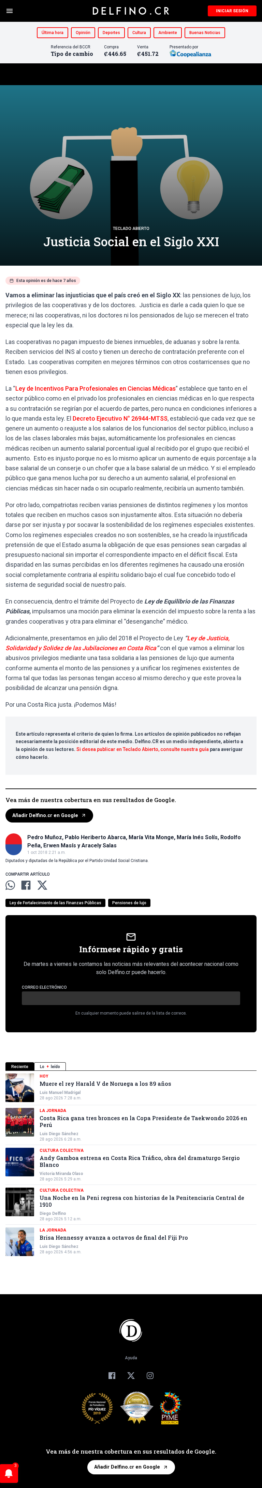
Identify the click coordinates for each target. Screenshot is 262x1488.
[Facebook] (112, 1376)
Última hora (52, 32)
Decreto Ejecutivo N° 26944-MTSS (120, 418)
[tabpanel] (131, 1165)
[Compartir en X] (42, 885)
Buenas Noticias (204, 32)
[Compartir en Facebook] (25, 885)
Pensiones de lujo (129, 902)
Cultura (139, 32)
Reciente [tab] (19, 1066)
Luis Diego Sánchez (59, 1133)
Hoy (44, 1076)
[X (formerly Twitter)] (131, 1376)
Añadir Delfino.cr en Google (45, 815)
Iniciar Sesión (232, 11)
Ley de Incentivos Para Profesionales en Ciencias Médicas (95, 388)
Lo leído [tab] (50, 1066)
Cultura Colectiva (62, 1150)
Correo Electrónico (44, 987)
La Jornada (53, 1110)
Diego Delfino (53, 1213)
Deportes (111, 32)
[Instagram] (150, 1376)
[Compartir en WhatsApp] (10, 885)
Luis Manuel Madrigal (60, 1092)
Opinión (83, 32)
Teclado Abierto (131, 228)
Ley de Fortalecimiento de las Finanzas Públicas (55, 902)
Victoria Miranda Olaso (61, 1173)
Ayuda (131, 1358)
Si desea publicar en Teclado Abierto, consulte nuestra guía (142, 749)
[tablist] (131, 1066)
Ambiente (167, 32)
